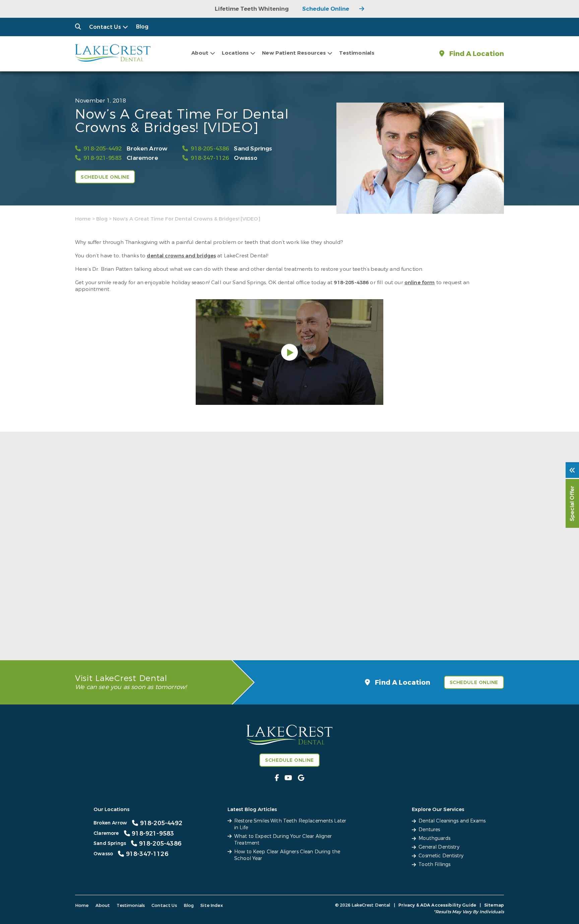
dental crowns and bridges (181, 255)
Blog (142, 26)
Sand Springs (253, 148)
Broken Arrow (147, 148)
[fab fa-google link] (301, 778)
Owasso (245, 158)
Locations (235, 53)
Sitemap (494, 905)
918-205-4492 (102, 148)
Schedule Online (325, 9)
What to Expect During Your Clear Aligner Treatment (286, 624)
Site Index (211, 905)
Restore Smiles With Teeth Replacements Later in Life (139, 624)
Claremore (142, 158)
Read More (88, 639)
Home (83, 218)
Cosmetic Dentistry (441, 856)
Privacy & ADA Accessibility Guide (437, 905)
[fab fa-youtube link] (288, 778)
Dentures (429, 829)
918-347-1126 (210, 158)
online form (419, 282)
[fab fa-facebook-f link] (277, 778)
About (199, 53)
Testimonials (356, 53)
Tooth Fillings (434, 864)
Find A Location (476, 53)
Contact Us (105, 26)
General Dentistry (439, 847)
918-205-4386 (210, 148)
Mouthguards (434, 838)
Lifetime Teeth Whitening (252, 9)
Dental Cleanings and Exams (452, 821)
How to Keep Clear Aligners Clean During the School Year (431, 624)
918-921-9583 (102, 158)
